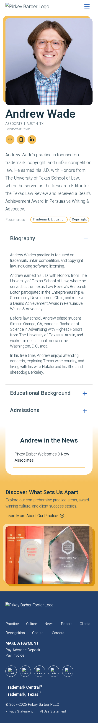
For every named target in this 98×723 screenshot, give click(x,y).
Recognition (15, 633)
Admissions (24, 410)
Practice (12, 624)
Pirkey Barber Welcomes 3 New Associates (42, 457)
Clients (85, 624)
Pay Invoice (14, 655)
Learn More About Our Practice (31, 516)
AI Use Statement (53, 711)
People (66, 624)
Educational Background (40, 393)
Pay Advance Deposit (22, 650)
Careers (58, 633)
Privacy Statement (19, 711)
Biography (22, 238)
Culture (31, 624)
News (49, 624)
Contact (38, 633)
